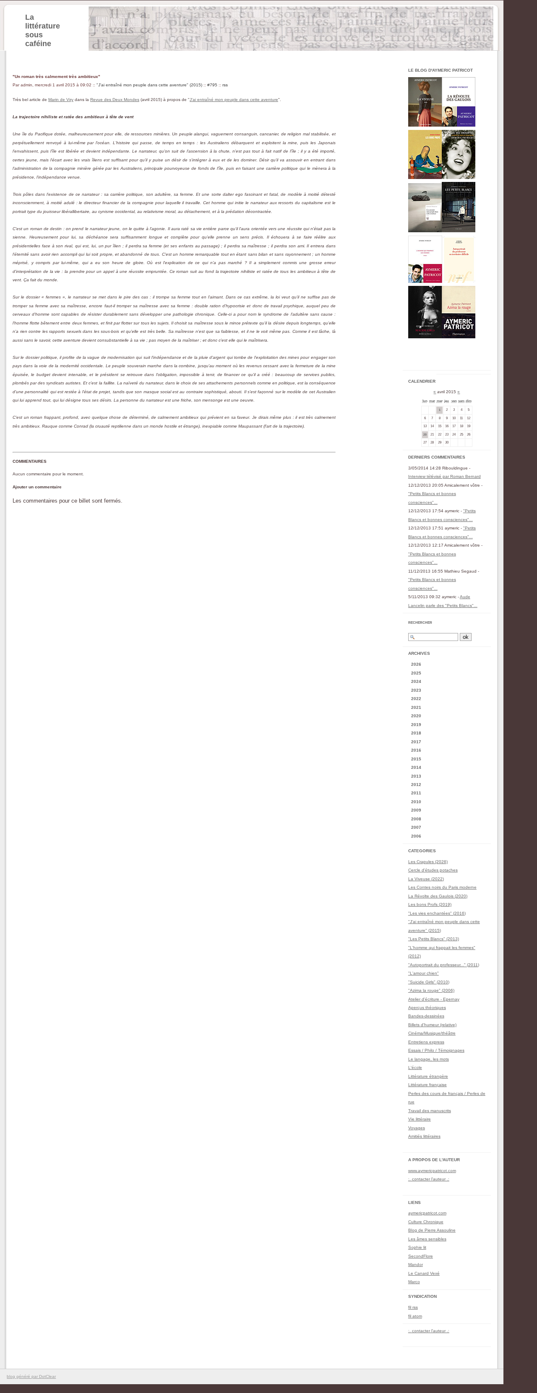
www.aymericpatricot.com (432, 1170)
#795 (212, 85)
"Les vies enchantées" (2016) (437, 913)
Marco (414, 1281)
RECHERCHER (420, 623)
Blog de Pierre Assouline (432, 1230)
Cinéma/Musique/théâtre (432, 1033)
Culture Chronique (425, 1221)
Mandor (415, 1264)
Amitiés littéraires (424, 1136)
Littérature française (427, 1084)
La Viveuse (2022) (426, 879)
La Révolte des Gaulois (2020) (437, 896)
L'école (415, 1067)
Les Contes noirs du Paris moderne (442, 887)
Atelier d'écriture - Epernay (433, 999)
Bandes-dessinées (426, 1016)
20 (425, 434)
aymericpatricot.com (427, 1213)
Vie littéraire (419, 1119)
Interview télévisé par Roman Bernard (444, 476)
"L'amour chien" (423, 973)
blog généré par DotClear (31, 1376)
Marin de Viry (60, 99)
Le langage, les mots (428, 1059)
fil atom (415, 1316)
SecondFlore (420, 1256)
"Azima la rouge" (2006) (431, 990)
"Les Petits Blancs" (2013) (433, 938)
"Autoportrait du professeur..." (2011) (443, 964)
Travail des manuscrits (429, 1110)
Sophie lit (417, 1247)
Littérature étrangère (428, 1076)
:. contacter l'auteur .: (428, 1179)
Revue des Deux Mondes (114, 99)
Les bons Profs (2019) (429, 904)
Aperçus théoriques (427, 1007)
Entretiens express (426, 1042)
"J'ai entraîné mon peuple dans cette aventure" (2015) (149, 85)
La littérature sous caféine (42, 30)
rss (225, 85)
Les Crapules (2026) (428, 861)
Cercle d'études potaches (433, 870)
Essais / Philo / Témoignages (436, 1050)
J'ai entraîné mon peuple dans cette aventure (234, 99)
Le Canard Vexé (424, 1273)
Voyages (416, 1128)
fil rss (413, 1307)
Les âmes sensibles (427, 1239)
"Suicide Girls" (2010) (428, 982)
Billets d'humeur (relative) (432, 1024)
